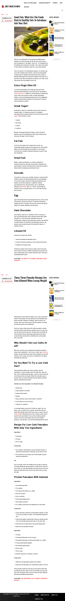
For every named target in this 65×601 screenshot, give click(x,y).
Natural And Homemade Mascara (59, 23)
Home (2, 14)
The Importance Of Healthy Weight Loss (59, 45)
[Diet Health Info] (3, 21)
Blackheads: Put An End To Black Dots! (59, 30)
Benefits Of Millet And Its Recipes (59, 52)
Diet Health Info (8, 21)
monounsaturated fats (19, 93)
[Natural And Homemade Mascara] (51, 23)
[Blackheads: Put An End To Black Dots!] (51, 30)
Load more (56, 59)
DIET (7, 14)
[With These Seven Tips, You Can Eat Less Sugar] (51, 38)
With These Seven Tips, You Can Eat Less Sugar (59, 38)
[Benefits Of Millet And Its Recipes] (51, 53)
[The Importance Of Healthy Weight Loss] (51, 45)
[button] (62, 10)
